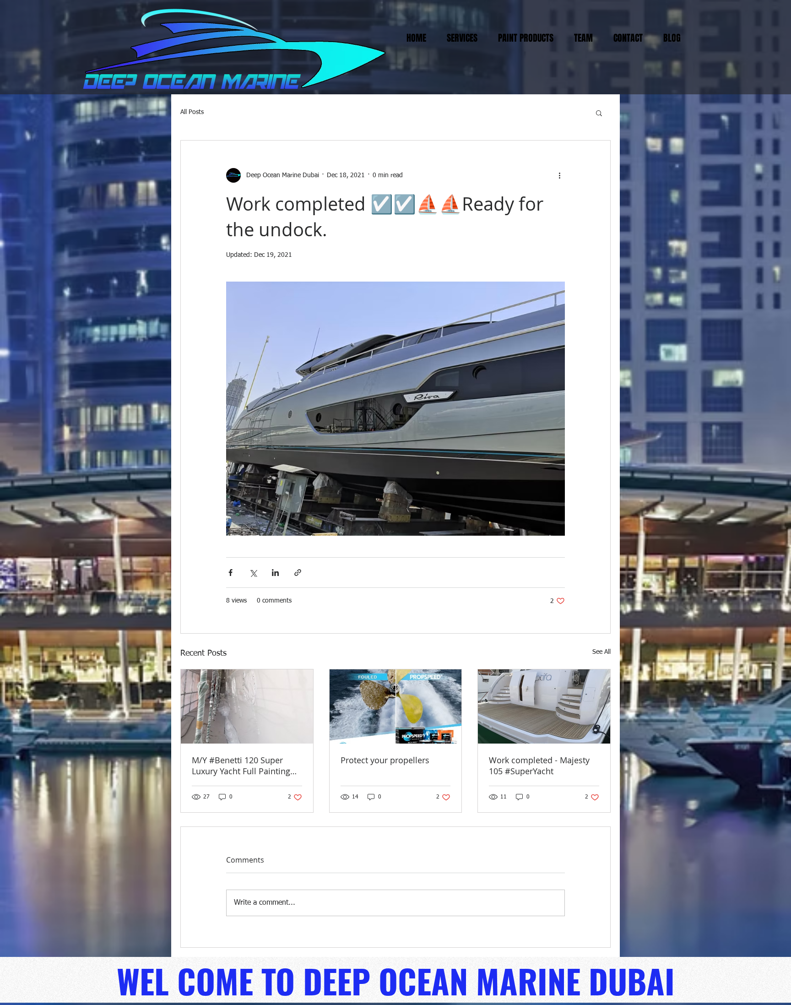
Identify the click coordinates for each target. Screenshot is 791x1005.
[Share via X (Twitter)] (253, 572)
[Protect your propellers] (396, 706)
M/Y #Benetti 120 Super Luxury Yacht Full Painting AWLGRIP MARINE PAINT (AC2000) (241, 766)
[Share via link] (297, 572)
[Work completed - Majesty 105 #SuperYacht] (544, 706)
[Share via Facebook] (230, 572)
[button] (599, 112)
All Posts (192, 112)
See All (601, 652)
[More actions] (559, 175)
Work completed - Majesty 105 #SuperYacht (539, 766)
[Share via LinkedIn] (275, 572)
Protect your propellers (385, 760)
